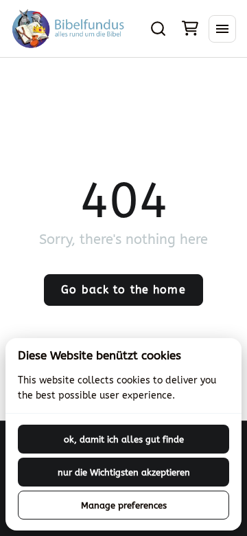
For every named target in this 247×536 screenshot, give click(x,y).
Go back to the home (123, 289)
